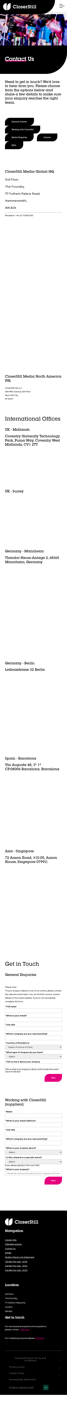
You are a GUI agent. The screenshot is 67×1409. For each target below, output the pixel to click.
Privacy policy (17, 1367)
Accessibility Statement (22, 1379)
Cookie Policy (16, 1373)
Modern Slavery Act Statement (19, 1257)
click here (24, 1329)
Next (53, 1078)
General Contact (19, 122)
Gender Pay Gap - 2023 (16, 1270)
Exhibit (8, 1253)
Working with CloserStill (23, 130)
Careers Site (11, 1240)
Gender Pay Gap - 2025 (16, 1261)
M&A (14, 145)
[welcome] (14, 6)
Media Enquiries (19, 138)
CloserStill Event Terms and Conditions (30, 1359)
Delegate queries (13, 1244)
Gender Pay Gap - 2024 (16, 1266)
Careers (47, 138)
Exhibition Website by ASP (21, 1387)
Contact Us (10, 1248)
